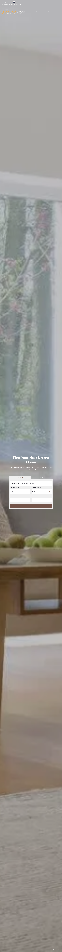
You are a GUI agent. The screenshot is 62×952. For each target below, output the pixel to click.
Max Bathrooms (36, 496)
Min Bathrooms (15, 496)
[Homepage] (14, 12)
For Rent (42, 477)
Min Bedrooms (14, 487)
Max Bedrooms (36, 487)
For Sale (20, 477)
